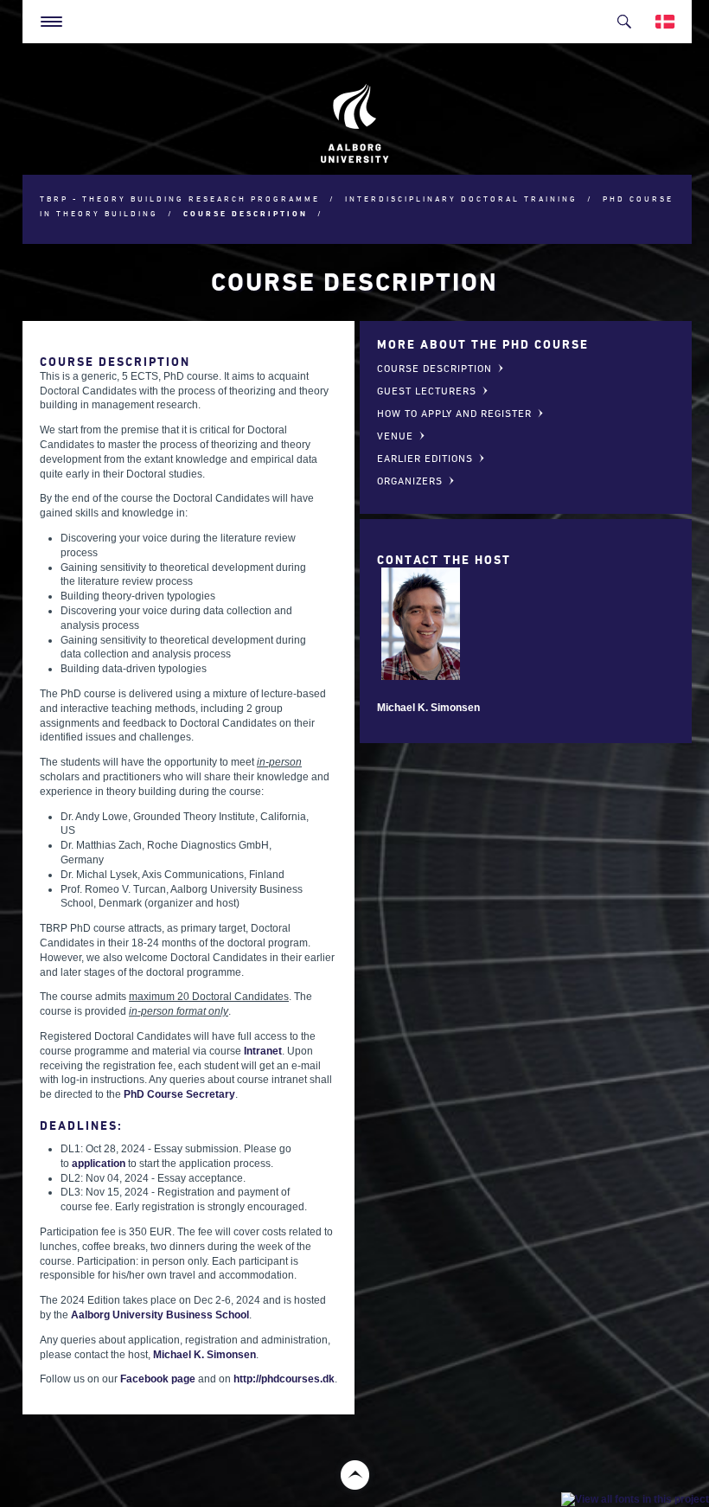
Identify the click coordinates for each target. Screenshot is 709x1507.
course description (245, 213)
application (98, 1164)
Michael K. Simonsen (204, 1355)
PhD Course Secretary (179, 1094)
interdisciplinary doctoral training (461, 198)
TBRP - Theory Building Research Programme (180, 198)
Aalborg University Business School (160, 1315)
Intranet (263, 1051)
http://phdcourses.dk (284, 1379)
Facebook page (157, 1379)
